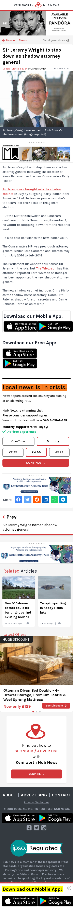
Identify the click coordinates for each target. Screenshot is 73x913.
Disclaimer (41, 802)
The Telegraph (46, 268)
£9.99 (59, 452)
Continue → (36, 463)
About (9, 795)
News (23, 40)
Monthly (53, 441)
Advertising (34, 795)
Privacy (29, 802)
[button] (33, 711)
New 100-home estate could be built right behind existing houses (18, 610)
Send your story (54, 40)
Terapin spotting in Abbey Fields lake (53, 607)
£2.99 (13, 452)
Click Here (36, 774)
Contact (61, 795)
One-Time (18, 441)
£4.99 (36, 452)
